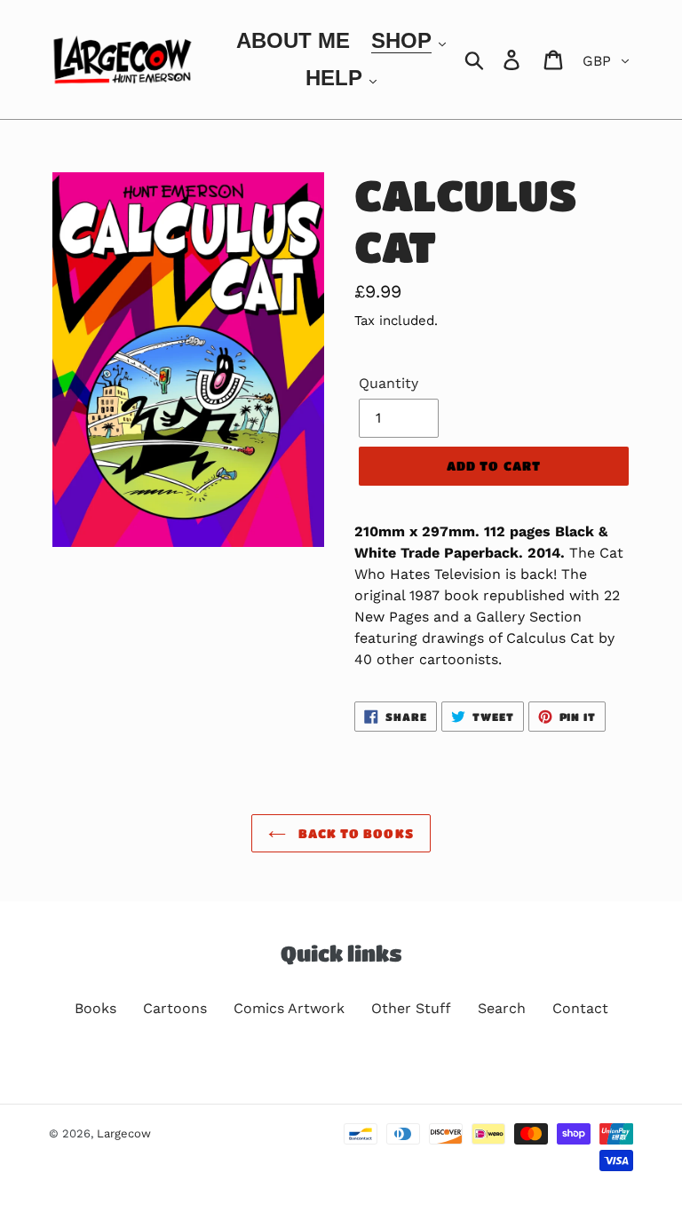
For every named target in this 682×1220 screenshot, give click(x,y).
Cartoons (175, 1008)
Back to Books (354, 833)
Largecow (124, 1133)
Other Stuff (411, 1008)
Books (95, 1008)
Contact (580, 1008)
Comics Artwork (289, 1008)
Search (502, 1008)
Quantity (388, 383)
